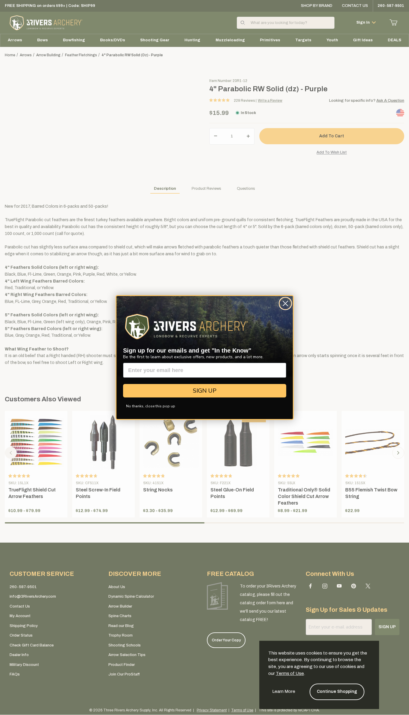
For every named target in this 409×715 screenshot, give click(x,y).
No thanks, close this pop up (150, 406)
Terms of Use (290, 673)
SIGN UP (204, 391)
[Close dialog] (285, 303)
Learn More (283, 691)
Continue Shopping (337, 691)
